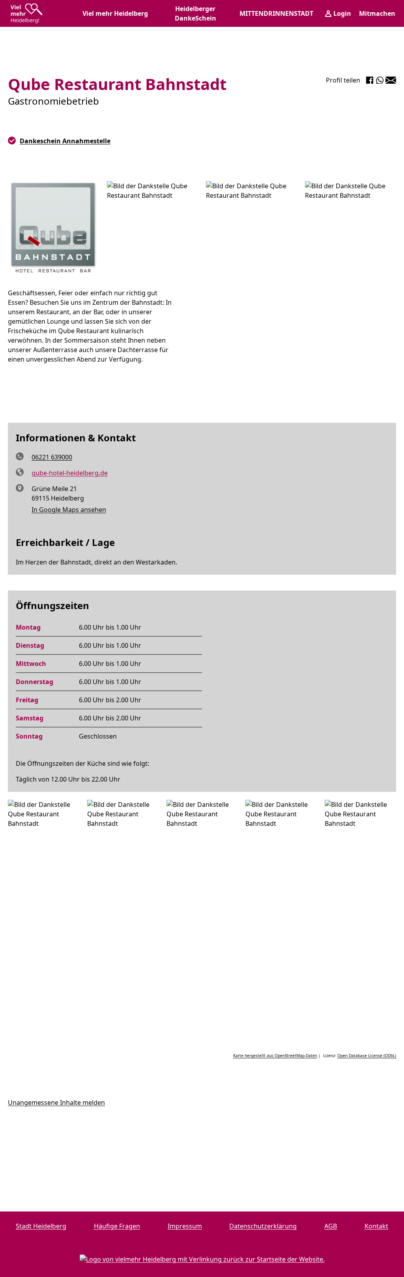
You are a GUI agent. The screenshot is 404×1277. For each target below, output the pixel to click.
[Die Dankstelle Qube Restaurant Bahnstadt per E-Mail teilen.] (390, 80)
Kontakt (376, 1226)
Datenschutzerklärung (263, 1226)
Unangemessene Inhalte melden (56, 1102)
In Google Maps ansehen (69, 509)
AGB (330, 1226)
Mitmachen (377, 13)
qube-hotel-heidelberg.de (70, 473)
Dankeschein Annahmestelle (65, 141)
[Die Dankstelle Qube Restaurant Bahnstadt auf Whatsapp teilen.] (379, 80)
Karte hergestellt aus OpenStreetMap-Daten (275, 1055)
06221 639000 (52, 457)
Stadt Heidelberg (41, 1226)
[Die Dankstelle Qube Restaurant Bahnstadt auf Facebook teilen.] (369, 80)
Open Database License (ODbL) (366, 1055)
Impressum (185, 1226)
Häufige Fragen (117, 1226)
